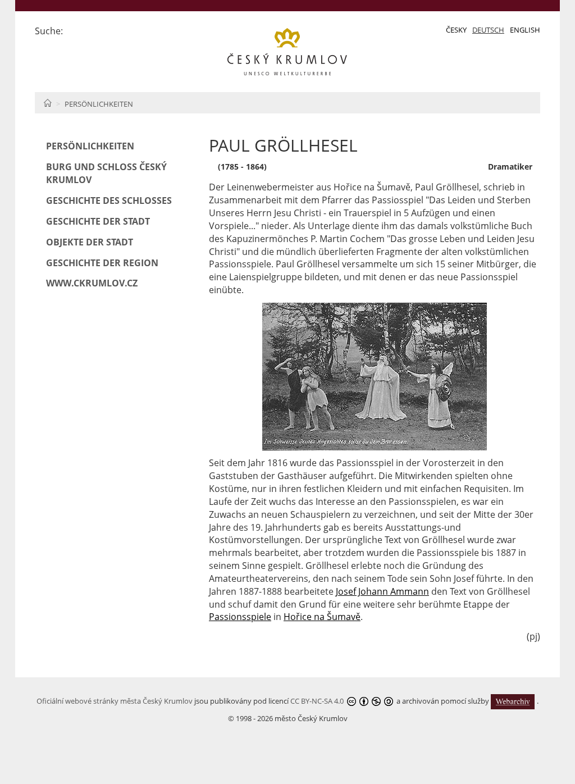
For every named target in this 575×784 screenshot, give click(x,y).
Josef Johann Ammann (382, 591)
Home (47, 103)
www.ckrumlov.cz (92, 283)
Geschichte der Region (102, 263)
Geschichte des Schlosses (109, 200)
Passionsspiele (240, 616)
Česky (456, 30)
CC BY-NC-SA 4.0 (317, 700)
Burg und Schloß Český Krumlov (106, 173)
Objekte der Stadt (89, 242)
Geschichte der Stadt (98, 221)
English (525, 30)
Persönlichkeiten (99, 104)
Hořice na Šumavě (322, 616)
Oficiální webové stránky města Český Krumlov (114, 700)
